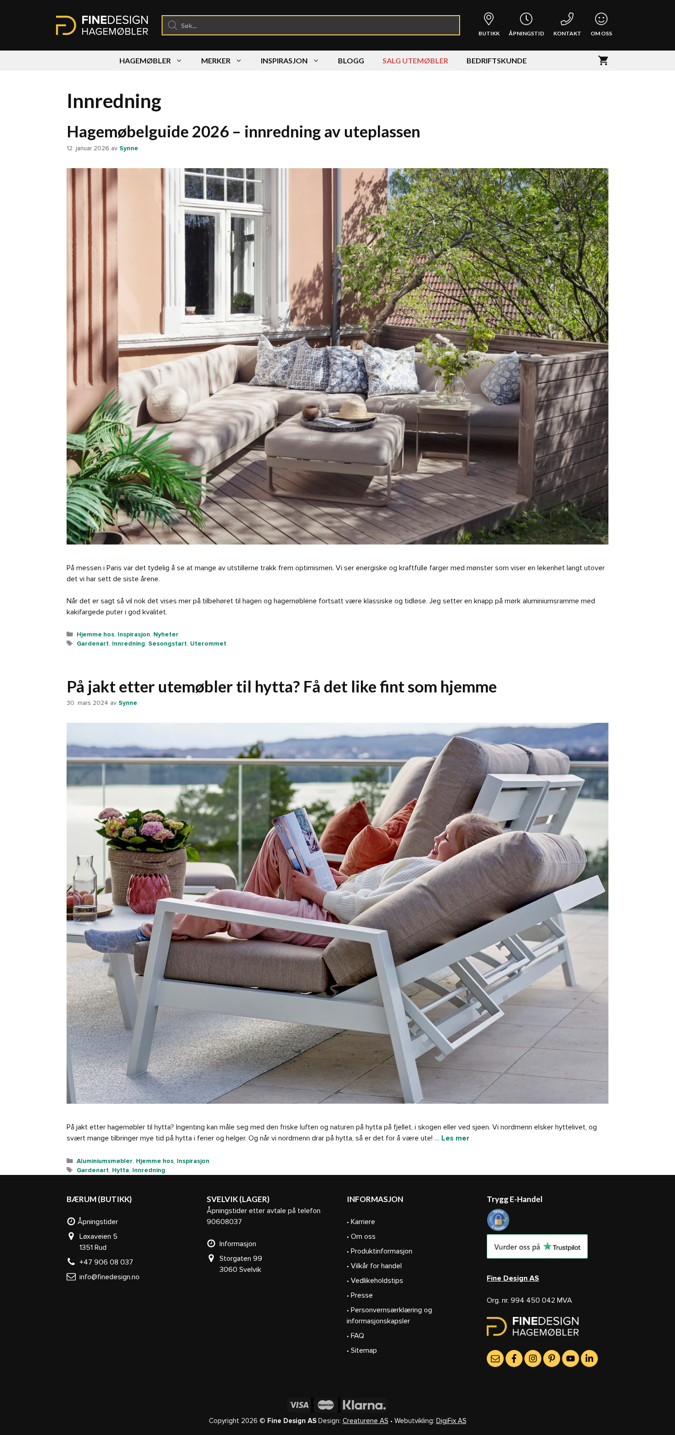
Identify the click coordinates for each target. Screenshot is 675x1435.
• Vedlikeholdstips (375, 1280)
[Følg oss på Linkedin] (589, 1358)
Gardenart (93, 643)
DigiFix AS (451, 1421)
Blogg (351, 60)
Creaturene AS (365, 1421)
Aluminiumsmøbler (105, 1161)
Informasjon (236, 1243)
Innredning (128, 643)
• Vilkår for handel (374, 1266)
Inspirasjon (284, 60)
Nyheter (166, 634)
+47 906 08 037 (104, 1262)
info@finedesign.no (108, 1277)
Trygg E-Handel (514, 1199)
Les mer (455, 1138)
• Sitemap (362, 1350)
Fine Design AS (513, 1278)
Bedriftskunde (497, 60)
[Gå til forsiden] (533, 1333)
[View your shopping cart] (603, 61)
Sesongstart (167, 643)
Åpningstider (97, 1221)
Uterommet (208, 643)
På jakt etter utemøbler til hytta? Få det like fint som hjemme (282, 686)
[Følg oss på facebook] (514, 1358)
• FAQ (355, 1335)
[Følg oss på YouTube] (570, 1358)
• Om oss (361, 1236)
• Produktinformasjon (379, 1251)
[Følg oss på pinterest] (551, 1358)
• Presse (360, 1295)
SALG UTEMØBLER (415, 60)
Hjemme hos (95, 634)
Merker (216, 60)
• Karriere (361, 1221)
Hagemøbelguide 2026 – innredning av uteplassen (243, 131)
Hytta (120, 1170)
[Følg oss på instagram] (532, 1358)
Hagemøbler (145, 60)
